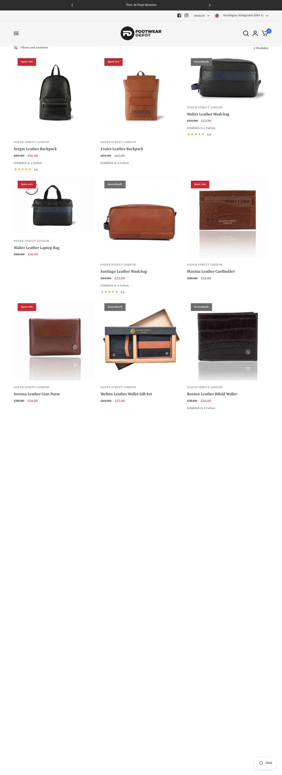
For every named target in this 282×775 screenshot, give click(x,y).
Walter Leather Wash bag (208, 114)
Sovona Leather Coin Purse (37, 394)
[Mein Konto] (255, 33)
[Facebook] (179, 15)
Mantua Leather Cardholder (211, 271)
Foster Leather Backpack (122, 149)
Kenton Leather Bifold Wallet (212, 394)
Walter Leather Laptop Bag (36, 248)
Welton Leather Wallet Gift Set (126, 394)
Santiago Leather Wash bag (124, 271)
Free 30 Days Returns (141, 5)
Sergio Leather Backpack (35, 149)
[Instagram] (186, 15)
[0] (264, 33)
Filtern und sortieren (34, 47)
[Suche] (246, 33)
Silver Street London (31, 142)
